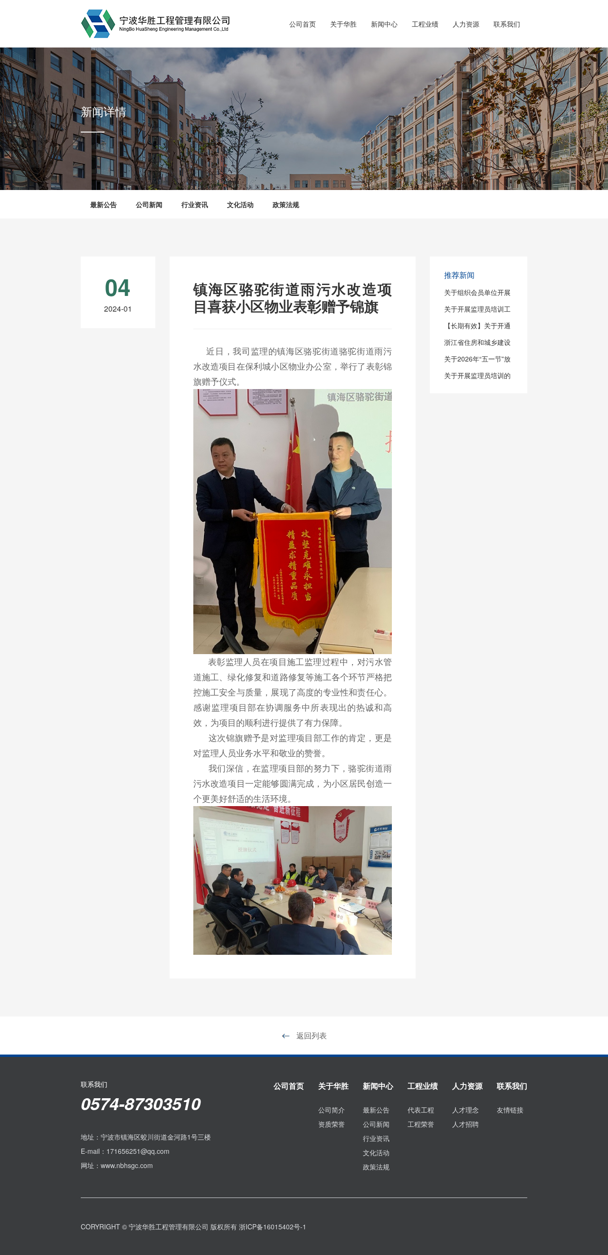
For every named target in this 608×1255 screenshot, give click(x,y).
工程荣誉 (421, 1124)
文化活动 (240, 204)
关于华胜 (343, 24)
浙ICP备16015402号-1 (272, 1226)
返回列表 (310, 1035)
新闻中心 (384, 24)
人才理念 (465, 1109)
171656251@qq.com (138, 1151)
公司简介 (331, 1109)
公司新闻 (149, 204)
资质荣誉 (331, 1124)
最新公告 (103, 204)
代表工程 (421, 1109)
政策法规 (286, 204)
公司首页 (302, 24)
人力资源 (466, 24)
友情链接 (510, 1109)
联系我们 (507, 24)
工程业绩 (425, 24)
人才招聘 (465, 1124)
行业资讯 (194, 204)
